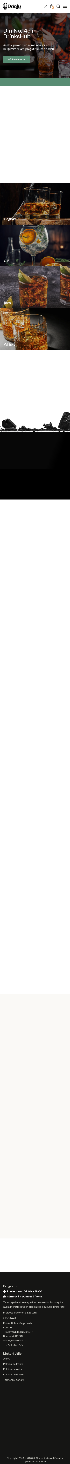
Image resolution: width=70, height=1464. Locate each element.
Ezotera (32, 1312)
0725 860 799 (14, 1345)
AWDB (42, 1461)
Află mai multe (16, 59)
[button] (65, 6)
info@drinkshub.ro (16, 1340)
